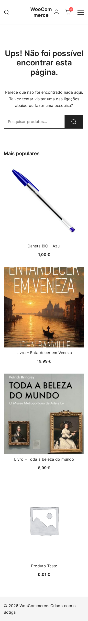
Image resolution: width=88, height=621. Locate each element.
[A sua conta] (56, 12)
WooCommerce (41, 12)
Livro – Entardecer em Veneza (44, 352)
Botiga (10, 612)
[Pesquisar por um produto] (7, 12)
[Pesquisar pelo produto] (74, 122)
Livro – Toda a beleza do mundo (44, 459)
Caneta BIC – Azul (44, 246)
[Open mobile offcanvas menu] (80, 12)
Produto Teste (44, 565)
